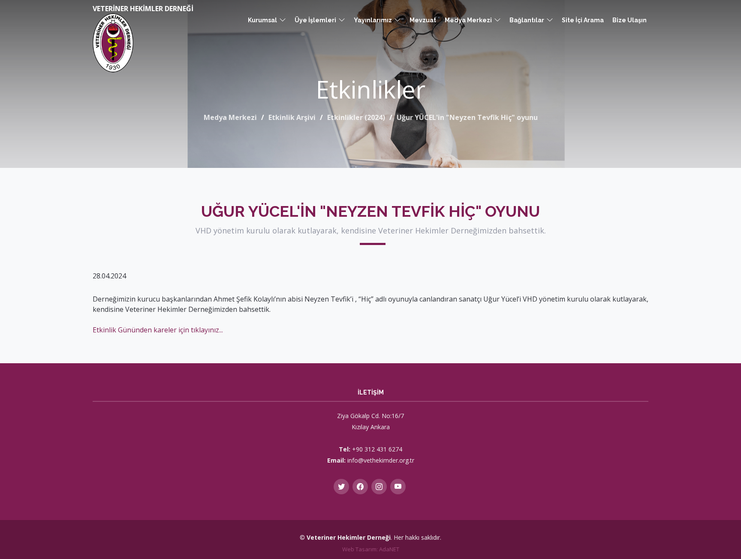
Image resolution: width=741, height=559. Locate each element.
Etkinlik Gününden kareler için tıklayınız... (158, 330)
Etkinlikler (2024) (356, 117)
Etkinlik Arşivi (292, 117)
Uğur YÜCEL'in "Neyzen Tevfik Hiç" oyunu (467, 117)
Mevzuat (423, 20)
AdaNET (389, 549)
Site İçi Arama (583, 20)
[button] (267, 20)
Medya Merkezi (230, 117)
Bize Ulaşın (629, 20)
